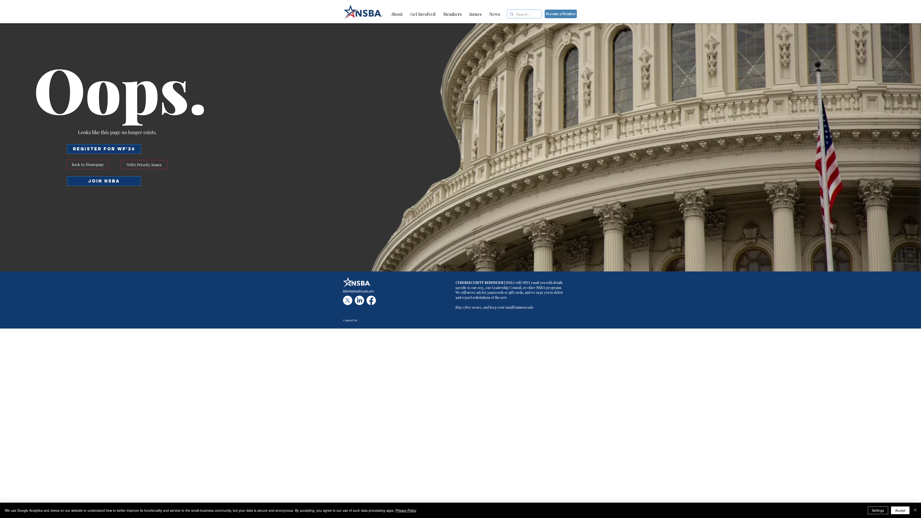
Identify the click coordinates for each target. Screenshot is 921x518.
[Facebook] (371, 300)
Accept (900, 510)
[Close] (915, 510)
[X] (347, 300)
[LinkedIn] (359, 300)
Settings (878, 510)
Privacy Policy (406, 510)
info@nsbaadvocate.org (358, 291)
